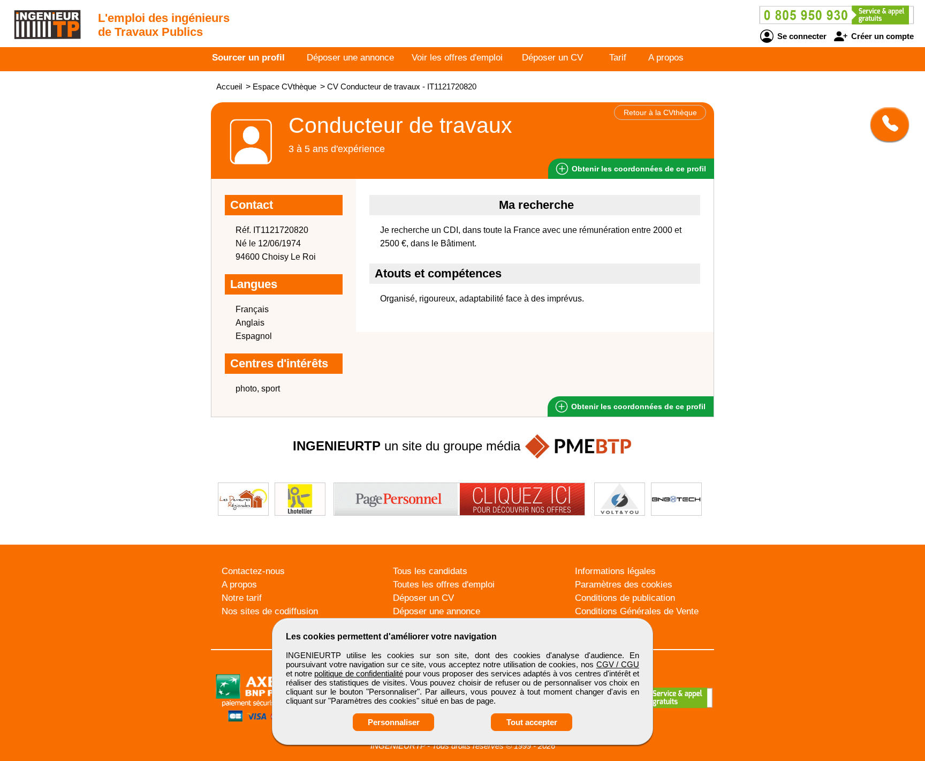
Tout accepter (531, 722)
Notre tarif (242, 598)
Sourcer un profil (248, 57)
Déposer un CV (552, 57)
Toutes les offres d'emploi (444, 584)
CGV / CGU (617, 664)
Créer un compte (881, 36)
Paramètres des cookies (623, 584)
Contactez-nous (253, 571)
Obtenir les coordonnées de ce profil (637, 406)
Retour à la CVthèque (660, 112)
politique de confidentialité (358, 673)
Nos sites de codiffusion (270, 611)
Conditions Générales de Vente (637, 611)
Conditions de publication (625, 598)
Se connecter (801, 36)
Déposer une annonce (350, 57)
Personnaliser (394, 722)
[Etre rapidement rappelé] (885, 124)
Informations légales (615, 571)
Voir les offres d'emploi (457, 57)
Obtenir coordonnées (638, 168)
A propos (666, 57)
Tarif (617, 57)
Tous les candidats (430, 571)
